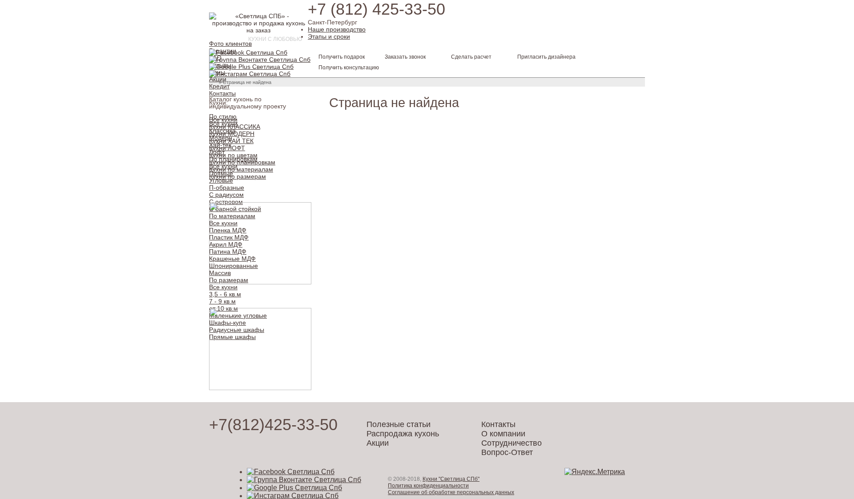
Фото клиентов (230, 43)
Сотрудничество (511, 443)
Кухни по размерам (237, 176)
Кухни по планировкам (242, 162)
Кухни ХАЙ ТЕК (231, 140)
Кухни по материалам (241, 169)
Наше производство (337, 29)
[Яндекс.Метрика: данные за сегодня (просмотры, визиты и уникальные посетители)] (594, 472)
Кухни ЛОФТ (227, 148)
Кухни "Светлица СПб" (451, 479)
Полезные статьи (399, 424)
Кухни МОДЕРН (231, 133)
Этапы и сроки (329, 36)
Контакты (222, 93)
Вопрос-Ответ (507, 452)
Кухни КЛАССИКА (234, 126)
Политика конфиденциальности (428, 486)
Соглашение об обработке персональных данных (451, 492)
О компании (503, 433)
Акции (217, 79)
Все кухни (223, 119)
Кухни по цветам (233, 155)
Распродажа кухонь (403, 433)
